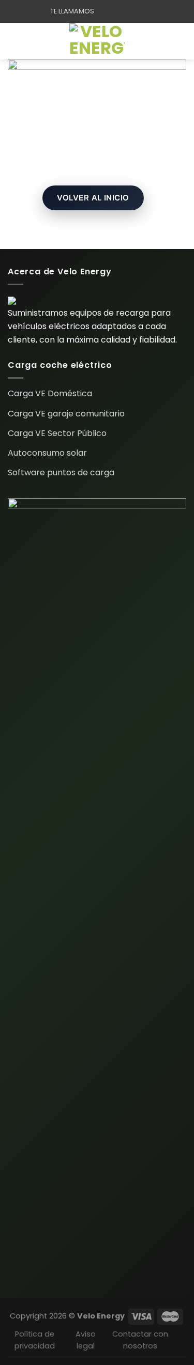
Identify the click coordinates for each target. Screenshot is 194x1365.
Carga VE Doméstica (50, 393)
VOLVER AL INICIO (93, 198)
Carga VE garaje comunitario (66, 414)
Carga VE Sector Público (57, 433)
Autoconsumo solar (47, 453)
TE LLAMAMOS (72, 11)
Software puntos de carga (61, 472)
